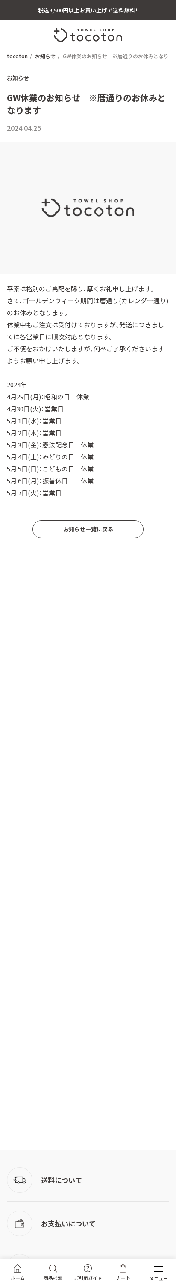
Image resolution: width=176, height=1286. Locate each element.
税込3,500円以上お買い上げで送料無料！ (88, 10)
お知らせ (45, 56)
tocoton (17, 56)
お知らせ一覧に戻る (88, 529)
